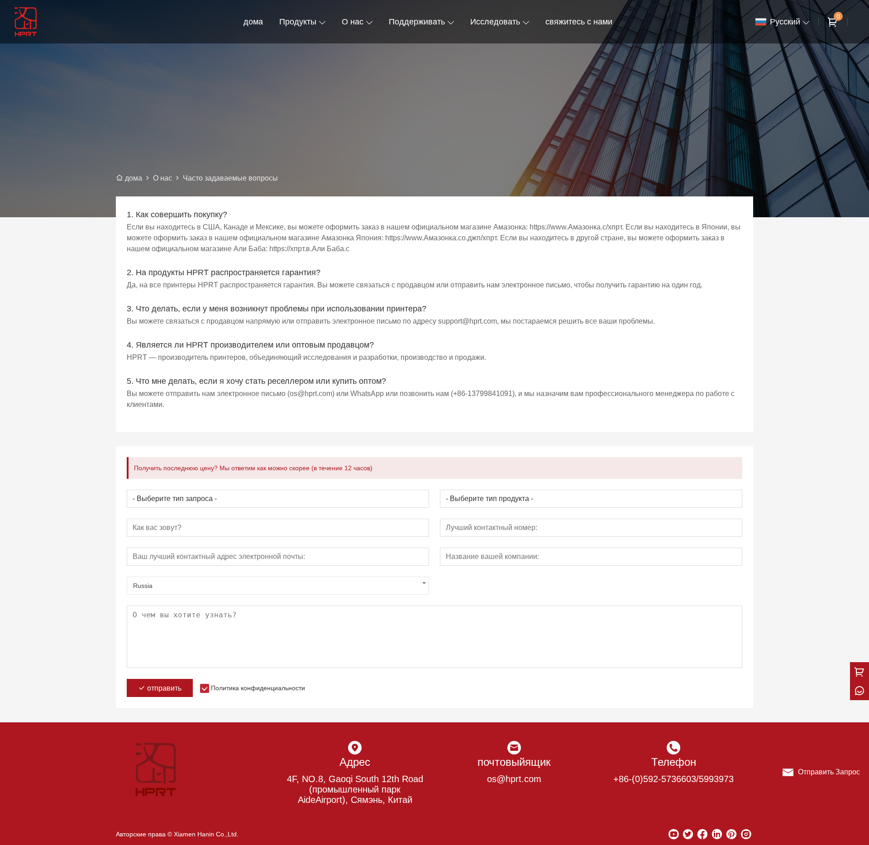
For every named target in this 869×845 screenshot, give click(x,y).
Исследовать (495, 21)
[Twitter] (688, 834)
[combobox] (278, 586)
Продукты (297, 21)
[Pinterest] (731, 834)
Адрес (354, 762)
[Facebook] (702, 834)
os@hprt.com (514, 779)
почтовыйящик (514, 762)
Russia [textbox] (143, 585)
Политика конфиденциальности (258, 688)
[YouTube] (673, 834)
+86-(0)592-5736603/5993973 (673, 779)
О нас (352, 21)
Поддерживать (417, 21)
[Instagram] (745, 834)
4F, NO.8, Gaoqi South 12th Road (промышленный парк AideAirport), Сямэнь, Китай (355, 789)
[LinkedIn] (716, 834)
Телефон (673, 762)
